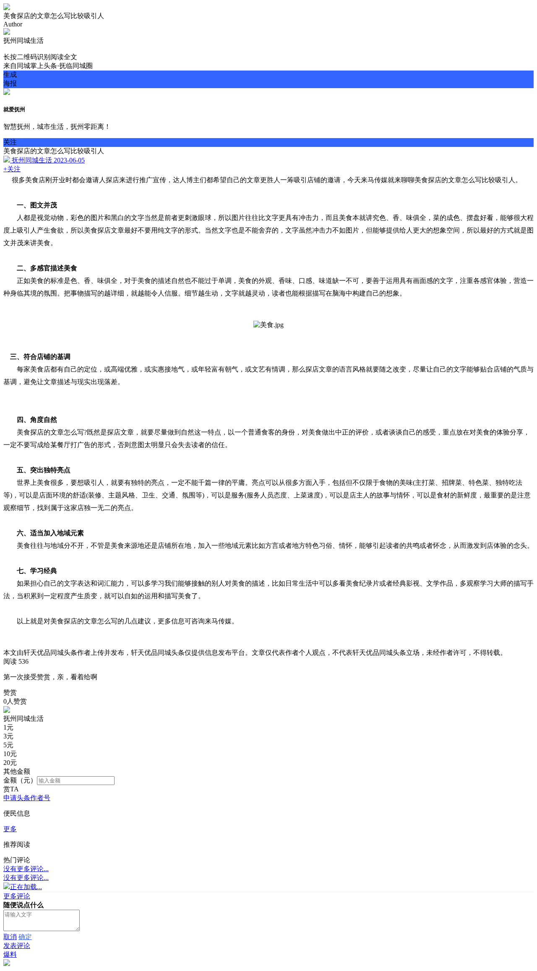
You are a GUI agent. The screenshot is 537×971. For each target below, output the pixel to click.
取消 (10, 936)
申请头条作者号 (26, 797)
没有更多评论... (26, 868)
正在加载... (26, 886)
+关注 (12, 169)
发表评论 (16, 945)
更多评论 (16, 896)
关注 (10, 142)
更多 (10, 828)
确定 (25, 936)
